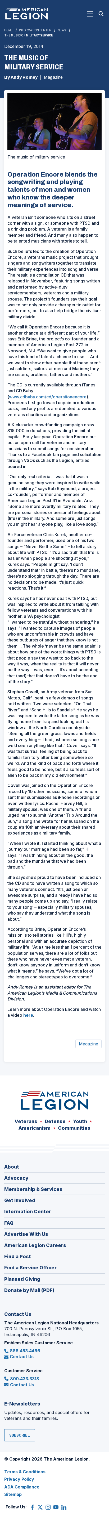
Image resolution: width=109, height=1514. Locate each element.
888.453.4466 (25, 1350)
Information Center (35, 30)
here (28, 1015)
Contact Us (22, 1356)
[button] (90, 13)
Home (8, 30)
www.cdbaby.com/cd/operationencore (48, 396)
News (62, 30)
